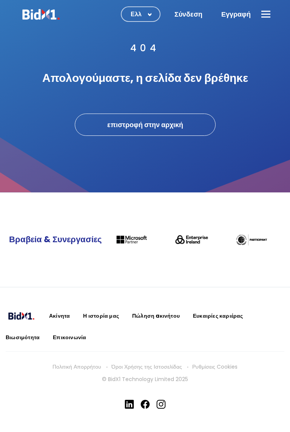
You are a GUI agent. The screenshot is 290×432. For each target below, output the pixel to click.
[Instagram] (161, 404)
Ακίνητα (59, 315)
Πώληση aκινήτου (156, 315)
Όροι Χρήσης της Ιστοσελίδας (146, 367)
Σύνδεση (188, 14)
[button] (265, 14)
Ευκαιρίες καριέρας (218, 315)
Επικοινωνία (69, 337)
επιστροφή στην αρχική (145, 124)
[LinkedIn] (129, 404)
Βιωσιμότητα (23, 337)
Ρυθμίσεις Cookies (215, 367)
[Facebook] (145, 404)
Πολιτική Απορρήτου (76, 367)
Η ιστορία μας (101, 315)
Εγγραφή (236, 14)
